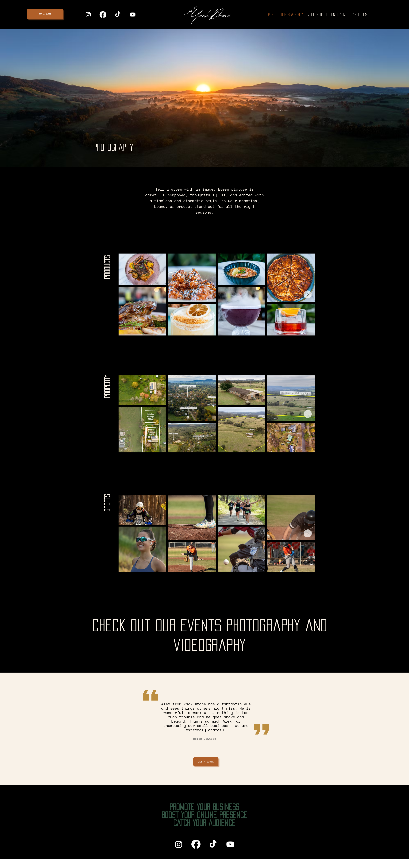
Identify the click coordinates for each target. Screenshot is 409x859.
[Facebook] (196, 844)
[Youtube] (230, 844)
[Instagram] (178, 844)
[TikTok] (213, 844)
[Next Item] (308, 294)
